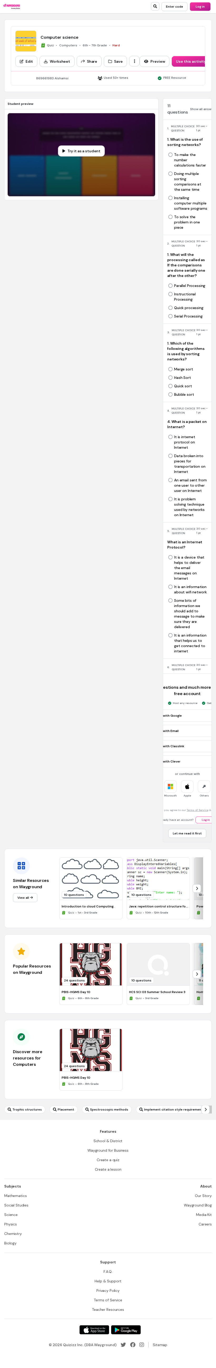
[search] (155, 6)
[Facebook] (132, 1345)
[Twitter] (123, 1345)
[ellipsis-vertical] (134, 61)
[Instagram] (141, 1345)
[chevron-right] (197, 888)
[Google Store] (126, 1329)
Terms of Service (197, 810)
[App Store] (94, 1329)
